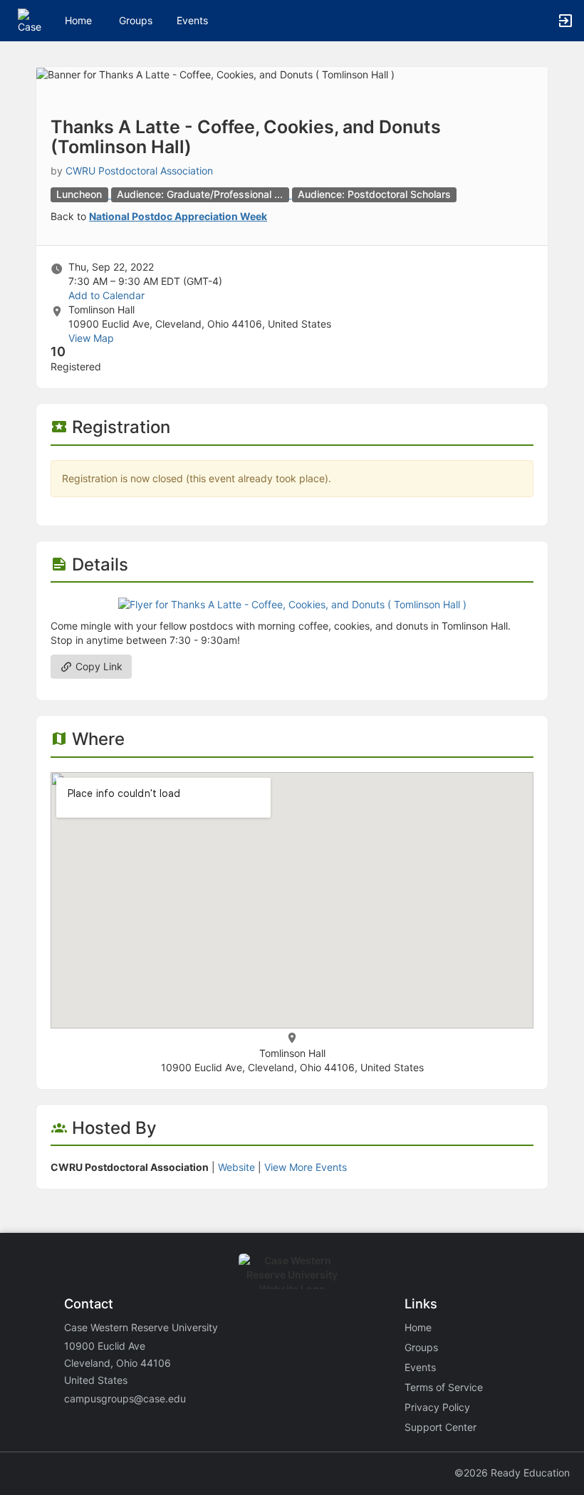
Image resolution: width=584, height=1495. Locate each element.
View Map (91, 338)
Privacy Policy (437, 1407)
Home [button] (78, 20)
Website (236, 1167)
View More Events (305, 1167)
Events (192, 20)
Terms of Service (444, 1387)
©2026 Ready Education (512, 1473)
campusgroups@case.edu (125, 1398)
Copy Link (97, 666)
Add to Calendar (106, 295)
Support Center (440, 1427)
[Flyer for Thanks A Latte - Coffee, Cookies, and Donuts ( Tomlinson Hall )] (292, 604)
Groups (135, 20)
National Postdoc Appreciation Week (178, 216)
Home (418, 1327)
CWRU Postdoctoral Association (139, 171)
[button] (30, 20)
